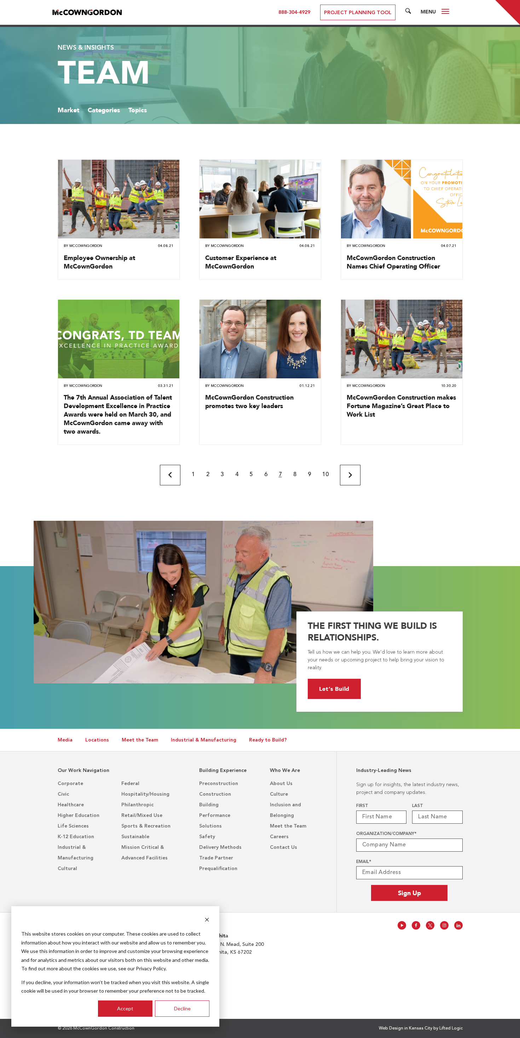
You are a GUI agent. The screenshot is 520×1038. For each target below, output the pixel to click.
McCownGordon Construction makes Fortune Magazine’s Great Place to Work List (401, 406)
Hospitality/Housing (145, 794)
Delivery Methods (220, 847)
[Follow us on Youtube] (402, 925)
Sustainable (135, 836)
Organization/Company (386, 834)
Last (417, 806)
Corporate (70, 783)
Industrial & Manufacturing (203, 740)
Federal (130, 783)
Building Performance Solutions (214, 815)
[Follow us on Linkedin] (458, 925)
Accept (125, 1008)
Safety (207, 836)
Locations (97, 740)
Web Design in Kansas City (405, 1028)
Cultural (67, 868)
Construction (215, 794)
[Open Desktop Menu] (445, 12)
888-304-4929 (294, 12)
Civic (63, 794)
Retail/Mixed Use (141, 815)
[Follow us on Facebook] (416, 925)
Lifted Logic (451, 1028)
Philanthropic (137, 804)
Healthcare (71, 804)
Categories (104, 110)
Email (363, 862)
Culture (279, 794)
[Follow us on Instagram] (444, 925)
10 (325, 475)
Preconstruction (218, 783)
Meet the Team (140, 740)
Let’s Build (334, 689)
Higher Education (78, 815)
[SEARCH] (408, 12)
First (362, 806)
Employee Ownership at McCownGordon (99, 262)
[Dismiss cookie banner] (206, 920)
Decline (182, 1008)
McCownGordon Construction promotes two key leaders (249, 402)
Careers (279, 836)
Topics (137, 110)
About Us (281, 783)
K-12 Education (76, 836)
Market (68, 110)
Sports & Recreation (146, 826)
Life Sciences (73, 826)
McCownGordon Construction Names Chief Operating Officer (393, 262)
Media (65, 740)
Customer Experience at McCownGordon (240, 262)
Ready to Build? (268, 740)
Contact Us (283, 847)
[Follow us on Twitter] (430, 925)
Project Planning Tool (358, 12)
